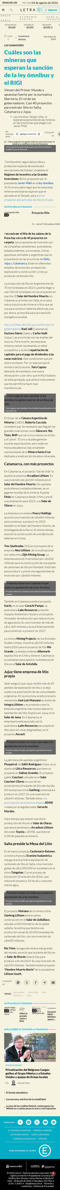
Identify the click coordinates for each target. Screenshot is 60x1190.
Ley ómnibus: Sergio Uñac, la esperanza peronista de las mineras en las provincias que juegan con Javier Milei (34, 121)
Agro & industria (40, 1134)
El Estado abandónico (17, 1092)
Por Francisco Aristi (9, 134)
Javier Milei (25, 183)
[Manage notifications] (53, 1173)
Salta (46, 259)
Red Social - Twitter (36, 1122)
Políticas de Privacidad (43, 1186)
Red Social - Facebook (20, 1122)
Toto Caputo (27, 2)
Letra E (10, 37)
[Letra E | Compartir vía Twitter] (26, 982)
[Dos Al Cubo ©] (14, 1167)
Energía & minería (42, 1130)
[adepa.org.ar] (35, 1167)
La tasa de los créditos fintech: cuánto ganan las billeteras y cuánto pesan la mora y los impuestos (31, 1107)
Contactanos (9, 1122)
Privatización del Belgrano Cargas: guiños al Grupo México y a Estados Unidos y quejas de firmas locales (28, 1073)
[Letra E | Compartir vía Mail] (53, 982)
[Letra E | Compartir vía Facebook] (35, 982)
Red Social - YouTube (45, 1122)
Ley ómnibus (18, 992)
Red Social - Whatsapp (53, 1122)
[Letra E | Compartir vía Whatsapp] (18, 982)
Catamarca (20, 263)
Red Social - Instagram (28, 1122)
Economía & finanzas (23, 37)
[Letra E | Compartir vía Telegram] (44, 982)
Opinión (42, 1139)
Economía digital (28, 18)
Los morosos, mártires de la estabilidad (26, 1099)
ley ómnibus (46, 183)
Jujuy (7, 263)
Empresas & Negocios (25, 1139)
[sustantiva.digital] (48, 1167)
